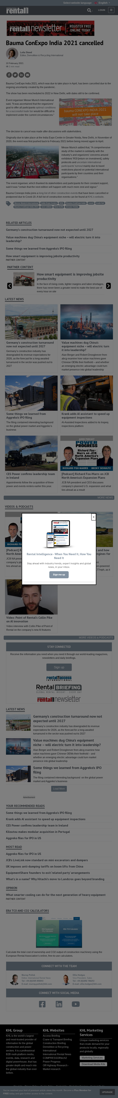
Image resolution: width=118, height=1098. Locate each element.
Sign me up (59, 574)
